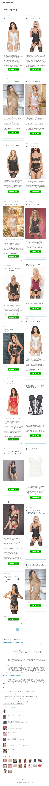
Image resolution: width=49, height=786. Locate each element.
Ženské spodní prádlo (17, 701)
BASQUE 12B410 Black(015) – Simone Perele (35, 386)
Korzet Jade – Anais (10, 502)
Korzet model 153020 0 (11, 19)
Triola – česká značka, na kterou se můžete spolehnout (13, 667)
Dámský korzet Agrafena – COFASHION (34, 265)
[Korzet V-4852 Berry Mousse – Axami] (5, 728)
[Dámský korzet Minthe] (5, 751)
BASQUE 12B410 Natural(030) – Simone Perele (35, 449)
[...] (35, 646)
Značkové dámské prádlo (8, 696)
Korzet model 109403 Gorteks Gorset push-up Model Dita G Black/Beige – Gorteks (12, 578)
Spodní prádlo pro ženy (20, 703)
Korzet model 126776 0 (11, 204)
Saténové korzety (37, 78)
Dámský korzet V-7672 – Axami (11, 330)
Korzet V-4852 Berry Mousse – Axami (15, 727)
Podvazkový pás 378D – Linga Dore (15, 744)
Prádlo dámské (41, 693)
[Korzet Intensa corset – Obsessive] (5, 711)
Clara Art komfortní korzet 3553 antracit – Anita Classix (12, 452)
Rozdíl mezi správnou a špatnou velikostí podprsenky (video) (14, 642)
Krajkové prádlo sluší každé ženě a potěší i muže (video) (13, 678)
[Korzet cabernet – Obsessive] (5, 722)
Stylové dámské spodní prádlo (9, 703)
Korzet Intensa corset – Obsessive (14, 710)
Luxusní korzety (37, 143)
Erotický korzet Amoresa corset (14, 732)
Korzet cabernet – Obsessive (13, 721)
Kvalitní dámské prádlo (8, 691)
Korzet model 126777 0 (33, 82)
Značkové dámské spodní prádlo (9, 693)
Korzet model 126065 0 (11, 82)
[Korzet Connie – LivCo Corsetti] (5, 717)
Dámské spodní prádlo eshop (19, 696)
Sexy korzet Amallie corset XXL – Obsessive (12, 269)
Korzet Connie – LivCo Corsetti (33, 205)
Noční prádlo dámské (33, 693)
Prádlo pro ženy (16, 698)
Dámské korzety (8, 15)
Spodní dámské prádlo (8, 701)
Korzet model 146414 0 (11, 145)
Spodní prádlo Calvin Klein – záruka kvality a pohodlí (12, 657)
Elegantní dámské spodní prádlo (31, 696)
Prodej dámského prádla (24, 698)
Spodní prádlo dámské (8, 698)
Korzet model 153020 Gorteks (33, 322)
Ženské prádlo (33, 701)
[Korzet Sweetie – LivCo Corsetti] (5, 739)
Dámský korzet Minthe (12, 749)
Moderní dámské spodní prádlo (22, 693)
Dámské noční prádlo (26, 701)
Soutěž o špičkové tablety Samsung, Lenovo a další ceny (13, 650)
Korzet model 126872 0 (33, 146)
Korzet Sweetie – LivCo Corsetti (14, 738)
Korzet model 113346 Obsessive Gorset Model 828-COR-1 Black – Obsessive (35, 511)
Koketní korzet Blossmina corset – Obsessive (12, 382)
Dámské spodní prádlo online (18, 691)
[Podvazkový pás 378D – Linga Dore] (5, 745)
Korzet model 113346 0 (33, 19)
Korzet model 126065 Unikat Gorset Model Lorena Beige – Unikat (35, 565)
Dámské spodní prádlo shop (30, 691)
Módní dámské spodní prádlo (36, 698)
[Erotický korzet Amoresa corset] (5, 734)
